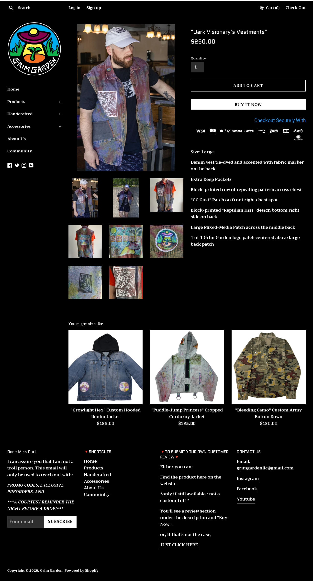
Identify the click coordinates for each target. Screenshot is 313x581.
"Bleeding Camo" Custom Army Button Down (268, 413)
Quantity (198, 58)
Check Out (296, 8)
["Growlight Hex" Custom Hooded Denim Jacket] (105, 367)
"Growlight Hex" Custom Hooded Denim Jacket (106, 413)
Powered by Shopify (82, 570)
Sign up (94, 8)
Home (13, 89)
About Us (16, 139)
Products (34, 101)
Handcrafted (34, 114)
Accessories (34, 126)
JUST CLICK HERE (179, 544)
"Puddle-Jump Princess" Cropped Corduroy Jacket (187, 413)
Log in (74, 8)
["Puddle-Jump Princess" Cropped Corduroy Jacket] (187, 367)
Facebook (247, 488)
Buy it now (248, 104)
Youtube (246, 499)
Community (19, 151)
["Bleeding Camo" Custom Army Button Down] (269, 367)
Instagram (248, 478)
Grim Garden (51, 570)
